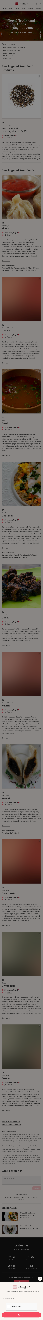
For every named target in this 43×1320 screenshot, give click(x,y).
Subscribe (21, 1315)
